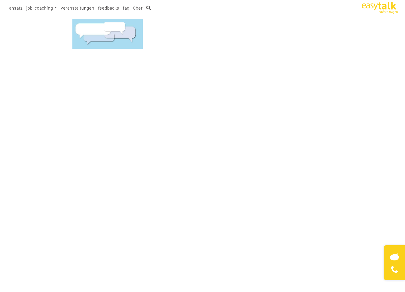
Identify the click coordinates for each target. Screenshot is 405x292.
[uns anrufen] (394, 268)
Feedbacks (108, 8)
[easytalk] (380, 7)
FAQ (126, 8)
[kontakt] (394, 256)
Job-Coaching (39, 8)
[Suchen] (148, 8)
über (137, 8)
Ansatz (15, 8)
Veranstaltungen (77, 8)
